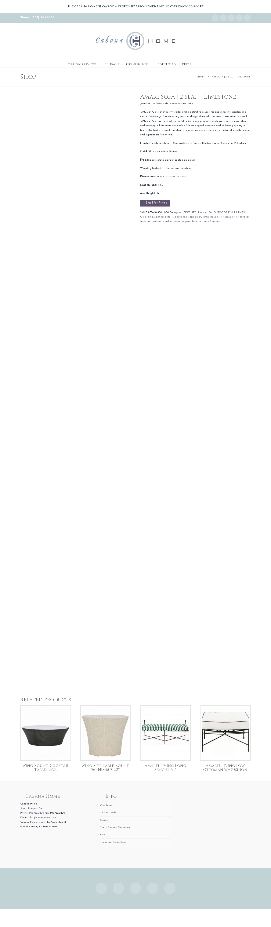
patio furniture (211, 221)
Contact (105, 820)
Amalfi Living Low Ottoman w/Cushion (225, 767)
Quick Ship (146, 217)
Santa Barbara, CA (31, 808)
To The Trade (108, 812)
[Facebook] (223, 17)
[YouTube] (239, 17)
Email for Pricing (156, 202)
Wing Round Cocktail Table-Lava (45, 767)
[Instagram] (215, 17)
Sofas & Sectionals (176, 217)
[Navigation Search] (198, 63)
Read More (45, 752)
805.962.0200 (36, 813)
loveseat (157, 221)
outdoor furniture (173, 221)
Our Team (106, 805)
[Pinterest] (247, 17)
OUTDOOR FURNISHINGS (229, 212)
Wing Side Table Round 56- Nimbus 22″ (105, 767)
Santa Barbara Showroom (115, 827)
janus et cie (217, 217)
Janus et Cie (205, 212)
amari (198, 217)
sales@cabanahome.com (42, 817)
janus (206, 217)
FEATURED (190, 212)
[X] (231, 17)
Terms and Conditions (113, 842)
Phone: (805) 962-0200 (37, 17)
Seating (159, 217)
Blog (102, 834)
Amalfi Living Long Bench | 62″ (165, 767)
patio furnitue (193, 221)
